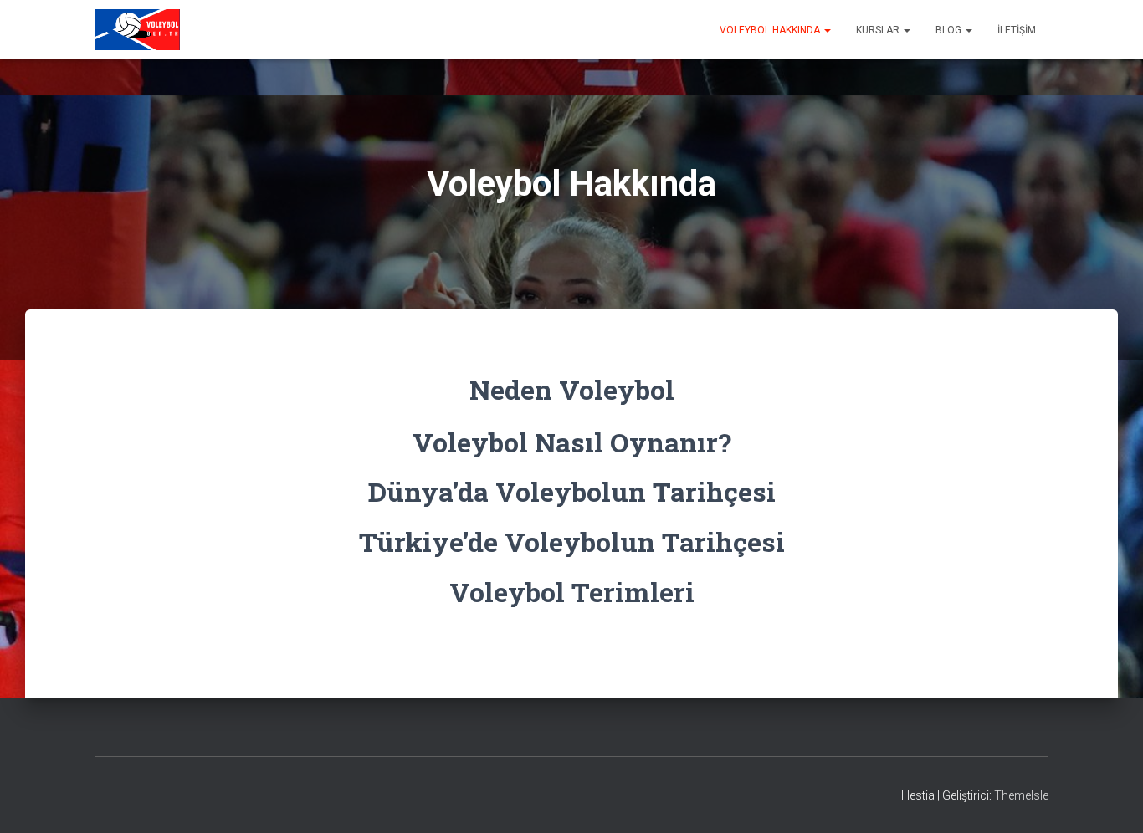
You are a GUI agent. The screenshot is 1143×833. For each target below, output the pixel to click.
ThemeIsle (1021, 795)
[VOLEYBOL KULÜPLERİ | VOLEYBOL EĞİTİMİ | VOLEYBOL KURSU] (137, 30)
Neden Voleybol (571, 389)
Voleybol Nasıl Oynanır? (572, 442)
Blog (949, 30)
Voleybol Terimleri (572, 592)
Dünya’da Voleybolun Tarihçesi (572, 491)
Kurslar (879, 30)
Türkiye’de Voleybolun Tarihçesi (572, 542)
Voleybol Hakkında (771, 30)
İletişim (1016, 30)
